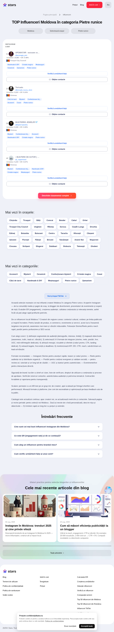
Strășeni (26, 246)
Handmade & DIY (34, 281)
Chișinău (13, 220)
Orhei (85, 220)
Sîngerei (39, 246)
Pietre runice (70, 281)
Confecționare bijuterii (61, 274)
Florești (25, 240)
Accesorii (13, 274)
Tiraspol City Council (18, 227)
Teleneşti (81, 246)
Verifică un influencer (85, 591)
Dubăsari (53, 246)
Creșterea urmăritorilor (85, 582)
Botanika (25, 233)
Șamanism (87, 281)
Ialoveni (12, 240)
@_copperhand (20, 159)
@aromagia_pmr (21, 55)
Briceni (50, 240)
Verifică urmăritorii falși (57, 74)
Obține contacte (58, 79)
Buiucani (39, 233)
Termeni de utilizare (10, 582)
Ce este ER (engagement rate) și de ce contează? (37, 436)
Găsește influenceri (84, 586)
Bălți (38, 220)
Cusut (99, 274)
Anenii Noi (79, 240)
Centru (52, 233)
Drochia (93, 227)
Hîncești (77, 233)
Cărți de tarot (15, 281)
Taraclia (64, 233)
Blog (82, 5)
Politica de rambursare (11, 591)
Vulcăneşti (63, 240)
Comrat (50, 220)
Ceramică (41, 274)
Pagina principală (50, 15)
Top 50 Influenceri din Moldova (89, 599)
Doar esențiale (70, 626)
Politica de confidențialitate (13, 586)
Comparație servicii (84, 595)
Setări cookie (8, 595)
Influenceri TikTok (84, 608)
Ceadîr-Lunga (78, 227)
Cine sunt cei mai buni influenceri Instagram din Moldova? (42, 427)
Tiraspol (26, 220)
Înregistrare (44, 582)
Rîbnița (50, 227)
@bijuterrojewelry (21, 125)
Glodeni (94, 246)
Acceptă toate (87, 626)
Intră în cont (93, 5)
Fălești (38, 240)
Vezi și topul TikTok (55, 296)
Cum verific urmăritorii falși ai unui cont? (33, 454)
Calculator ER (82, 577)
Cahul (74, 220)
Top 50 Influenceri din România (89, 604)
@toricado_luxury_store (23, 90)
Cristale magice (84, 274)
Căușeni (90, 233)
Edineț (12, 233)
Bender (62, 220)
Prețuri (75, 5)
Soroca (63, 227)
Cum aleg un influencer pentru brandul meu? (35, 445)
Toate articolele (56, 553)
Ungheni (37, 227)
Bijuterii (27, 274)
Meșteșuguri (53, 281)
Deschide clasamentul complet (55, 196)
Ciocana (12, 246)
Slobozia (67, 246)
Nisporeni (94, 240)
